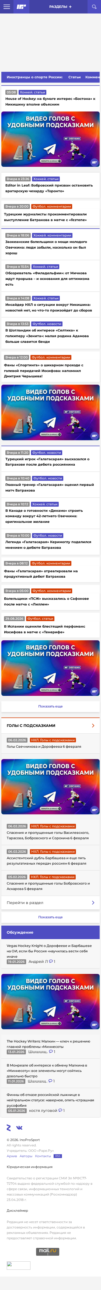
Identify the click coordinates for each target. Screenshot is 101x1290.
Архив (12, 1156)
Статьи (74, 77)
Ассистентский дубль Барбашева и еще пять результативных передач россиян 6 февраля (46, 860)
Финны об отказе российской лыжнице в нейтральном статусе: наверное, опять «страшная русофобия (50, 1100)
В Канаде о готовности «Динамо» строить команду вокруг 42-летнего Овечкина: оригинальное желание (44, 516)
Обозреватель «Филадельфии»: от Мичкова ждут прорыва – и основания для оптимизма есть (47, 278)
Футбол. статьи (40, 619)
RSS (57, 1156)
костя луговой (43, 1110)
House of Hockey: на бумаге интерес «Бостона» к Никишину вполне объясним (50, 101)
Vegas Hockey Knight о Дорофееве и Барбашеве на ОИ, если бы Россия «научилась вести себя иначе (49, 951)
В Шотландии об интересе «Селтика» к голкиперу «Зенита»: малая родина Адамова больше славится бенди (47, 336)
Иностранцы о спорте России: (34, 77)
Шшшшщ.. (38, 1051)
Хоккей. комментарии (52, 235)
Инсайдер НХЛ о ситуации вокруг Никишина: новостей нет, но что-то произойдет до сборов (48, 307)
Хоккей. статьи (32, 92)
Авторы (26, 1156)
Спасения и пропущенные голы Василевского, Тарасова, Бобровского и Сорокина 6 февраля (48, 835)
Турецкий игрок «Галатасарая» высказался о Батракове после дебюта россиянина (47, 462)
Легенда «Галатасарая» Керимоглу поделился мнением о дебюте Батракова (48, 545)
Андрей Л (39, 961)
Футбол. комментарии (52, 206)
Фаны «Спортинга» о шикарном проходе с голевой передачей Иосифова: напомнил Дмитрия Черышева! (43, 370)
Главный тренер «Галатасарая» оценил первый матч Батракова (49, 487)
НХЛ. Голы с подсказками (53, 740)
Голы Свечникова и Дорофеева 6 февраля (44, 746)
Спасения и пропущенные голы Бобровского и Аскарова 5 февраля (48, 886)
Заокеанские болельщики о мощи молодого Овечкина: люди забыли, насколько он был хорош (46, 247)
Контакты (43, 1156)
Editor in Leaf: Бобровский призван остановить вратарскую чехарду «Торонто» (49, 188)
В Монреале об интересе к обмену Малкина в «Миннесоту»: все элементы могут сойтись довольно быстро (47, 1070)
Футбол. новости (47, 324)
